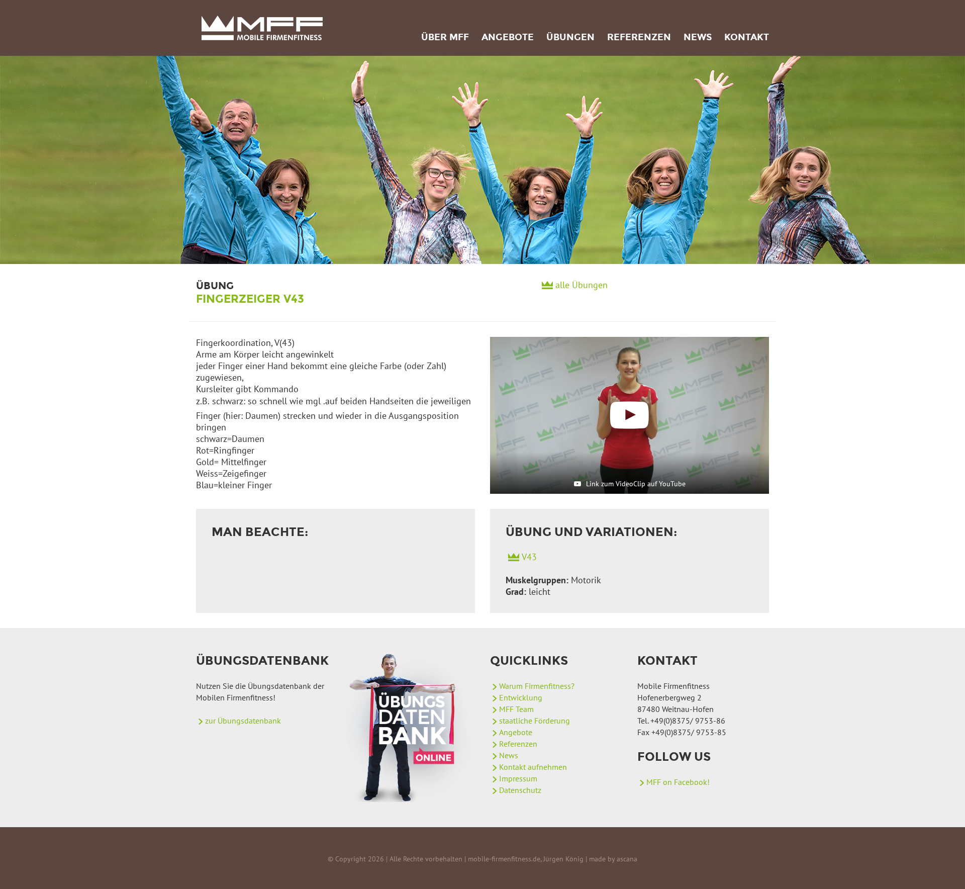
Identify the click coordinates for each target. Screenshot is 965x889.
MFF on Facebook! (678, 782)
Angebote (507, 37)
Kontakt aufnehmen (533, 767)
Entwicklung (520, 697)
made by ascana (613, 858)
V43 (529, 557)
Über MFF (445, 37)
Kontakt (746, 37)
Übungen (570, 37)
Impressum (518, 778)
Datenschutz (520, 790)
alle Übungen (581, 285)
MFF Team (516, 709)
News (698, 37)
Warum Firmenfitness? (536, 686)
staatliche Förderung (534, 721)
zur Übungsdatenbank (243, 721)
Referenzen (639, 37)
